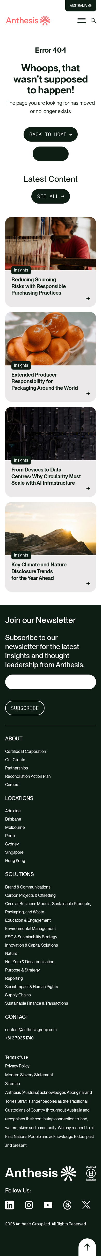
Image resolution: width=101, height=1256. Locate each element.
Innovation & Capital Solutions (31, 945)
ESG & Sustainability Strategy (31, 936)
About (14, 738)
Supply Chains (18, 995)
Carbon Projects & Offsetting (30, 895)
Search (47, 154)
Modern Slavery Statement (29, 1074)
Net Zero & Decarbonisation (29, 961)
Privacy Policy (17, 1066)
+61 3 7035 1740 (19, 1038)
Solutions (19, 874)
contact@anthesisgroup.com (31, 1029)
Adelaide (13, 810)
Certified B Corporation (25, 751)
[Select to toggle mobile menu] (81, 21)
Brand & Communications (28, 887)
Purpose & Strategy (22, 970)
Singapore (14, 852)
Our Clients (15, 759)
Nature (11, 953)
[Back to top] (87, 1247)
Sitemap (12, 1083)
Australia (78, 5)
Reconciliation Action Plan (28, 776)
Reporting (14, 978)
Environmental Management (30, 928)
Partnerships (16, 768)
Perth (10, 835)
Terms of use (16, 1057)
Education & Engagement (28, 920)
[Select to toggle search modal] (93, 21)
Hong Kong (15, 860)
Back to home (48, 134)
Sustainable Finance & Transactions (36, 1003)
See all (48, 196)
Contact (16, 1017)
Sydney (12, 844)
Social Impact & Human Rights (31, 986)
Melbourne (15, 827)
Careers (12, 784)
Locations (19, 798)
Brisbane (13, 819)
